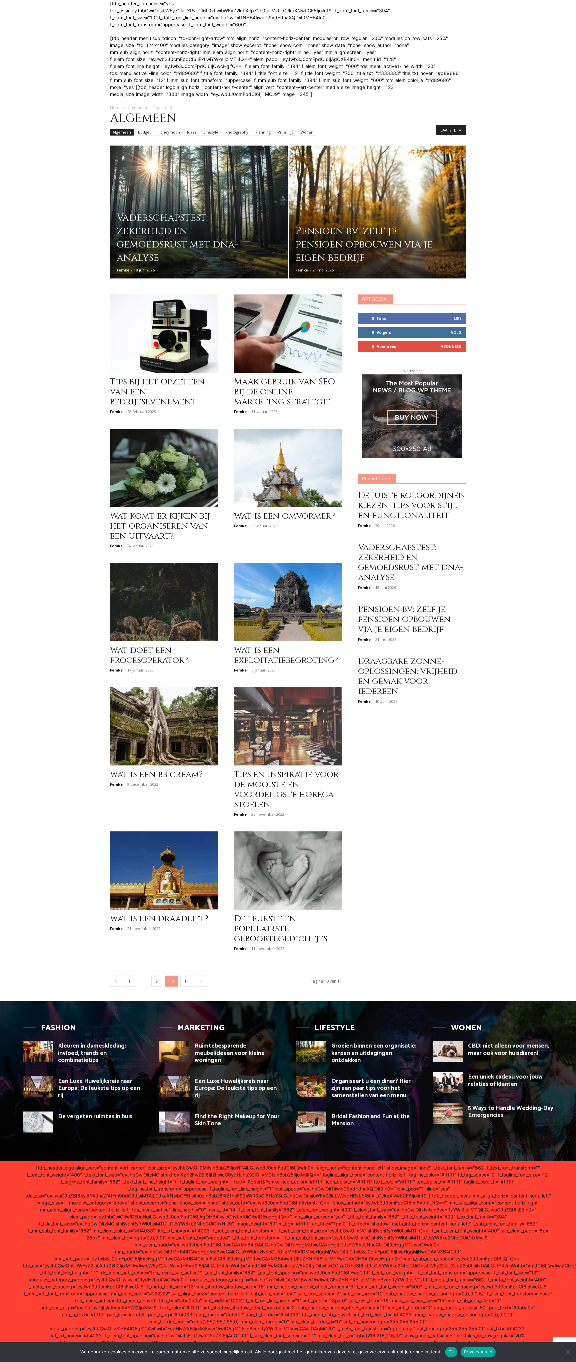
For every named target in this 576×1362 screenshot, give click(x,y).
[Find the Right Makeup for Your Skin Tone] (174, 1122)
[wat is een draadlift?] (164, 870)
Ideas (191, 132)
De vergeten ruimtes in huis (95, 1117)
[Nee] (567, 1352)
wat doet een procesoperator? (149, 655)
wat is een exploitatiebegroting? (286, 655)
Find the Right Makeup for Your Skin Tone (237, 1120)
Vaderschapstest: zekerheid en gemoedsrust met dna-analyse (410, 562)
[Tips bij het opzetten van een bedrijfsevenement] (164, 333)
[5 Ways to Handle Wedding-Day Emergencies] (448, 1113)
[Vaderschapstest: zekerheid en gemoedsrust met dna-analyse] (199, 222)
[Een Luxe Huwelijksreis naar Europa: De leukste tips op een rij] (38, 1086)
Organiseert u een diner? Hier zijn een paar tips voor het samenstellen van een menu (371, 1088)
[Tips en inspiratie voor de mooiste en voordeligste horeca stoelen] (288, 726)
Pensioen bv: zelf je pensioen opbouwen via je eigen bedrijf (404, 619)
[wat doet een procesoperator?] (164, 602)
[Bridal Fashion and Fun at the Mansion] (311, 1122)
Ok (451, 1351)
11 (186, 981)
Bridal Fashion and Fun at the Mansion (370, 1120)
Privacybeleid (478, 1351)
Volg (456, 332)
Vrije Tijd (286, 132)
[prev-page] (115, 981)
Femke (123, 269)
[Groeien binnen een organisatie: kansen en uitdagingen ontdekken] (311, 1051)
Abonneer (451, 346)
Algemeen (137, 108)
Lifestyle (210, 132)
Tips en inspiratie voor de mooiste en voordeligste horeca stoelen (286, 789)
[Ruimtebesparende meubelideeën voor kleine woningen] (174, 1051)
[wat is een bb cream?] (164, 726)
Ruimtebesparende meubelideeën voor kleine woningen (230, 1053)
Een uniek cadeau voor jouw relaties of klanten (505, 1080)
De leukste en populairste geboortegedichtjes (280, 929)
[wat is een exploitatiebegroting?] (288, 602)
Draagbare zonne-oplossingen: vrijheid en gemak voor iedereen (407, 676)
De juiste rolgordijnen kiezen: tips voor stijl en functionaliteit (411, 505)
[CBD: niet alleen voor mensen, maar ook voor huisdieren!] (448, 1051)
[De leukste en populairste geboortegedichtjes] (288, 870)
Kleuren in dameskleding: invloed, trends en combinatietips (92, 1053)
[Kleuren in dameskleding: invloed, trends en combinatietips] (38, 1051)
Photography (236, 132)
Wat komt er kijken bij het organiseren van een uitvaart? (160, 526)
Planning (263, 132)
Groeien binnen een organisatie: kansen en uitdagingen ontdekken (373, 1053)
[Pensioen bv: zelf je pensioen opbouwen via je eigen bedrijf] (377, 222)
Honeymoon (169, 132)
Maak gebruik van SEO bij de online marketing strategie (284, 392)
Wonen (307, 132)
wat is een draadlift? (159, 919)
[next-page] (201, 981)
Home (116, 108)
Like (457, 318)
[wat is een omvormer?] (288, 468)
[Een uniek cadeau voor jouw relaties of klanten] (448, 1082)
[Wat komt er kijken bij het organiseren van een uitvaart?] (164, 468)
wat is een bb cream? (156, 774)
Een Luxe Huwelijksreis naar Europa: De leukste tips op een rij (99, 1088)
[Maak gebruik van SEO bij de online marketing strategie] (288, 333)
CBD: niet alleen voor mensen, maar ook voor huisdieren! (508, 1049)
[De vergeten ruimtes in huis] (38, 1122)
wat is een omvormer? (284, 516)
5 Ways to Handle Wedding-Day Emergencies (510, 1112)
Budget (144, 132)
